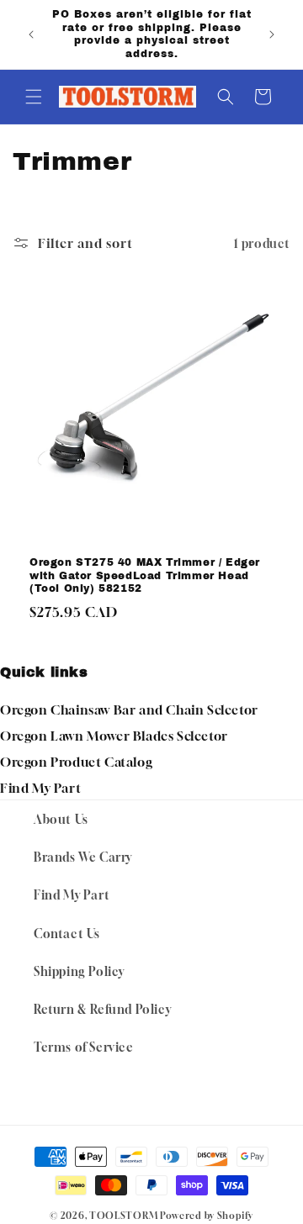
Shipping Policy (79, 971)
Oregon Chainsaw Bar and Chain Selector (129, 709)
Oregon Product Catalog (76, 761)
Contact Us (67, 933)
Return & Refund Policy (102, 1009)
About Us (61, 819)
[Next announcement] (271, 34)
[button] (33, 96)
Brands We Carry (83, 857)
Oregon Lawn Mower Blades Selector (114, 735)
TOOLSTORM (123, 1215)
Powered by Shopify (206, 1215)
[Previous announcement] (31, 34)
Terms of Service (84, 1047)
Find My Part (40, 787)
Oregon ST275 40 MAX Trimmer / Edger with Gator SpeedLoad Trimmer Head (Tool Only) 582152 (144, 575)
